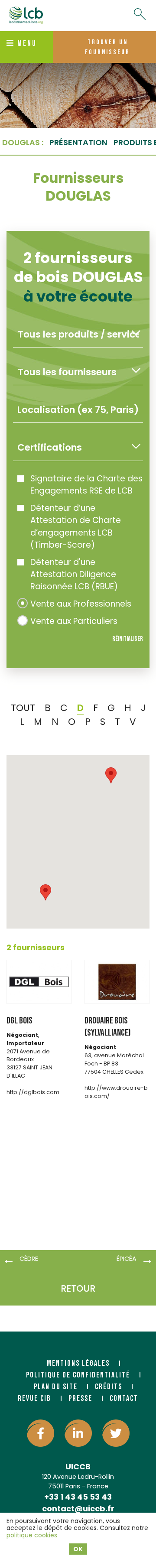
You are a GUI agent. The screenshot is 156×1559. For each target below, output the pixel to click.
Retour (78, 1288)
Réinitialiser (127, 639)
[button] (45, 892)
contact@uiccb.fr (78, 1508)
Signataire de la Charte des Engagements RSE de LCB (86, 485)
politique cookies (31, 1535)
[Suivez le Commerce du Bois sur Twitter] (116, 1433)
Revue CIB (34, 1398)
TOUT (23, 708)
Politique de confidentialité (78, 1375)
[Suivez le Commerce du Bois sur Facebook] (40, 1433)
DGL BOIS (19, 1020)
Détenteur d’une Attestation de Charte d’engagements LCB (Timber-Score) (75, 526)
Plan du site (56, 1386)
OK (78, 1549)
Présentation (78, 142)
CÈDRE (29, 1258)
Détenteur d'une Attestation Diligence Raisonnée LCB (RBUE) (74, 574)
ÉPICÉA (126, 1258)
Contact (124, 1398)
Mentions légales (78, 1363)
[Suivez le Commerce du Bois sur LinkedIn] (78, 1433)
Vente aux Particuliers (73, 621)
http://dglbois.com (32, 1092)
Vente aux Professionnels (80, 604)
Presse (80, 1398)
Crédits (108, 1386)
